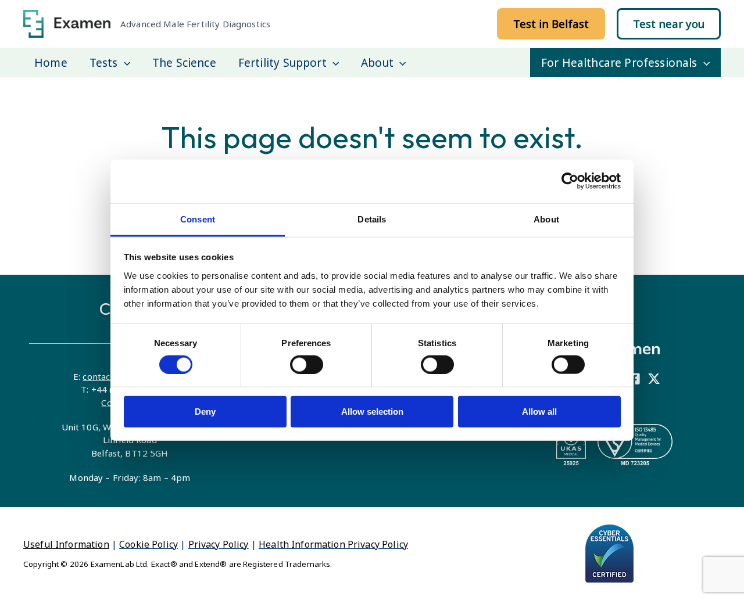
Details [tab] (371, 219)
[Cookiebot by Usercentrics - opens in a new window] (570, 181)
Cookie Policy (148, 544)
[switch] (306, 364)
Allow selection (372, 411)
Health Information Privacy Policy (333, 544)
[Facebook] (634, 378)
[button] (551, 23)
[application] (124, 62)
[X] (654, 378)
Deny (205, 411)
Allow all (539, 411)
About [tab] (546, 219)
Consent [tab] (197, 219)
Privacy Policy (218, 544)
